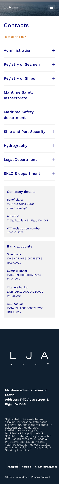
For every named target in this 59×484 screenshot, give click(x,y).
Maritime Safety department (19, 115)
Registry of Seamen (22, 64)
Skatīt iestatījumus (44, 466)
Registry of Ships (19, 78)
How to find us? (15, 36)
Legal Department (20, 159)
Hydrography (15, 145)
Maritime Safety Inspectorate (19, 95)
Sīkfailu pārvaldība (16, 477)
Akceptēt (13, 466)
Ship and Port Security (24, 131)
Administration (17, 50)
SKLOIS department (22, 173)
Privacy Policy (39, 477)
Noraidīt (26, 466)
